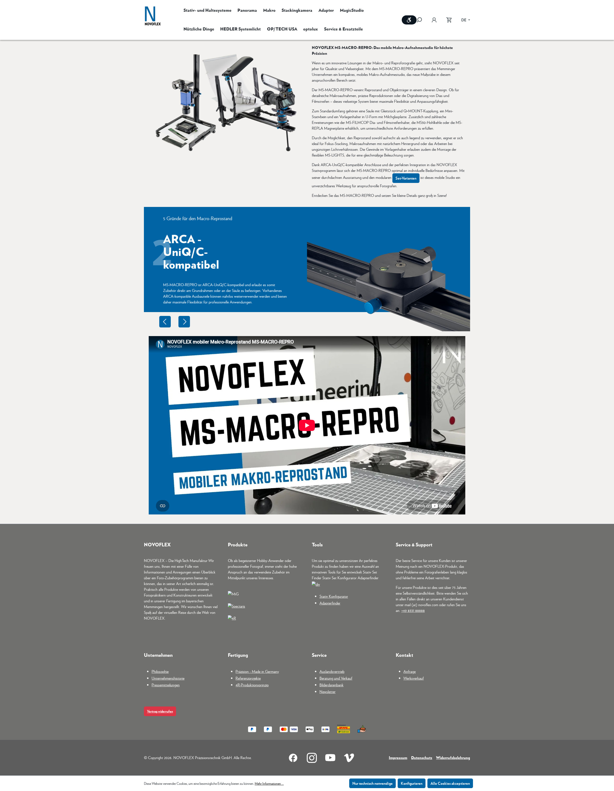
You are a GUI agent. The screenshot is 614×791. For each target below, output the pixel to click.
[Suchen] (422, 19)
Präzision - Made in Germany (257, 671)
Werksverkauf (413, 678)
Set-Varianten (406, 178)
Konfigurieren (411, 783)
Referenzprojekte (248, 678)
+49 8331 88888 (413, 610)
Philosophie (160, 671)
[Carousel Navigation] (174, 321)
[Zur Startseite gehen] (153, 16)
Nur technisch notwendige (372, 783)
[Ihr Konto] (434, 19)
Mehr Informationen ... (269, 783)
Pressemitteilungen (166, 685)
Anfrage (409, 671)
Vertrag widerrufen (160, 711)
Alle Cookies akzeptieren (450, 783)
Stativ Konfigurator (333, 596)
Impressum (398, 758)
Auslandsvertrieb (331, 671)
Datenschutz (421, 758)
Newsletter (327, 691)
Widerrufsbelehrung (453, 758)
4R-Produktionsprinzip (252, 685)
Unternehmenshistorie (168, 678)
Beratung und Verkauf (335, 678)
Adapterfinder (329, 603)
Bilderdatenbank (331, 685)
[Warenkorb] (449, 19)
